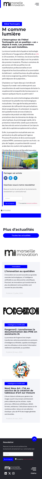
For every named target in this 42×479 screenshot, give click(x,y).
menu (33, 473)
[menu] (33, 468)
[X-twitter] (9, 473)
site (37, 54)
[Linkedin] (5, 473)
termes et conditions (31, 203)
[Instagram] (13, 473)
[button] (6, 178)
